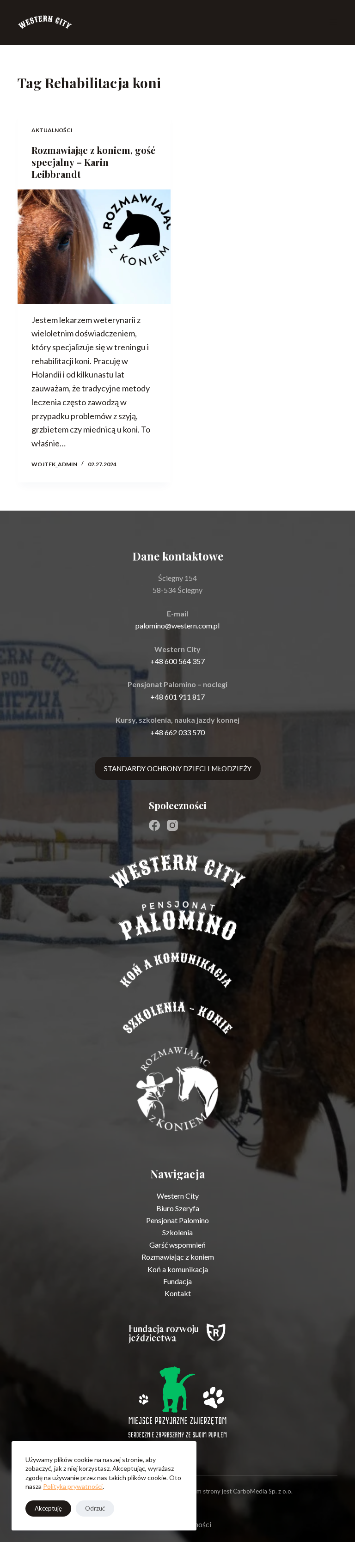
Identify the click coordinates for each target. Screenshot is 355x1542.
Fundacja (177, 1281)
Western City (178, 1195)
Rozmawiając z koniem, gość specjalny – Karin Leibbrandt (93, 162)
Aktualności (52, 130)
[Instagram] (172, 825)
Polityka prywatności (73, 1486)
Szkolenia (177, 1232)
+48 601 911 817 (177, 696)
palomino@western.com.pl (177, 625)
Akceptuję (48, 1508)
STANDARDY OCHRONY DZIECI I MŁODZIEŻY (177, 768)
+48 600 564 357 (177, 661)
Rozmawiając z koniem (177, 1256)
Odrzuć (95, 1508)
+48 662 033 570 (177, 732)
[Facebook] (154, 825)
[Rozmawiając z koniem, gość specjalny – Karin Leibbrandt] (94, 246)
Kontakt (178, 1293)
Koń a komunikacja (177, 1269)
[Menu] (333, 22)
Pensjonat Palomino (177, 1220)
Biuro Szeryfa (177, 1208)
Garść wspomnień (177, 1244)
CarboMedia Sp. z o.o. (263, 1491)
